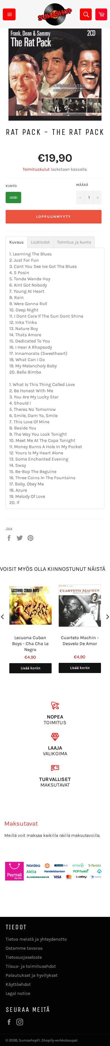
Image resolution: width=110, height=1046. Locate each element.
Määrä (82, 185)
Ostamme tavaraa (24, 948)
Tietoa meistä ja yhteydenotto (36, 939)
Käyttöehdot (18, 984)
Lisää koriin (30, 668)
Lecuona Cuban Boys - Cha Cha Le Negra (30, 643)
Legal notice (18, 993)
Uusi (13, 197)
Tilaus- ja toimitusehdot (31, 966)
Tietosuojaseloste (24, 957)
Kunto (11, 186)
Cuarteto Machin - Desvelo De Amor (80, 640)
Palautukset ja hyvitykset (32, 975)
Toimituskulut (36, 169)
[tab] (16, 242)
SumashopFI (29, 1040)
